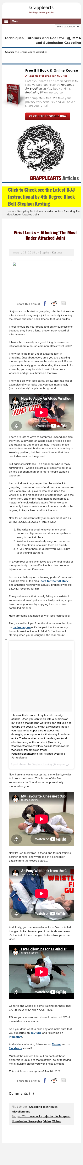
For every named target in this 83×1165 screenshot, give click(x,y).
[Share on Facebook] (45, 303)
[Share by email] (63, 303)
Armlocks (36, 1116)
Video (47, 1121)
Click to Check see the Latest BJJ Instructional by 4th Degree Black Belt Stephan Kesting (41, 197)
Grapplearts (41, 8)
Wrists (56, 1121)
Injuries (48, 1116)
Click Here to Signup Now (47, 116)
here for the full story (54, 580)
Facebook (15, 1048)
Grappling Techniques (43, 1107)
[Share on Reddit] (54, 303)
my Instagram (21, 627)
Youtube (36, 1032)
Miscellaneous (21, 1111)
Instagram (15, 1036)
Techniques (62, 1116)
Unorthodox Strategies (27, 1121)
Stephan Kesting (42, 764)
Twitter (56, 1044)
